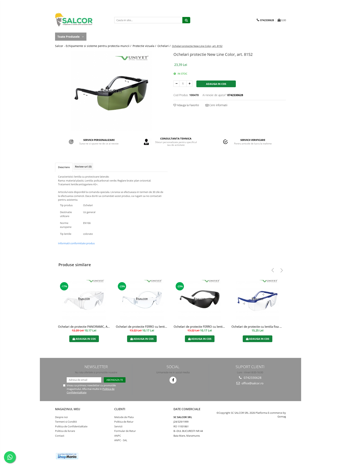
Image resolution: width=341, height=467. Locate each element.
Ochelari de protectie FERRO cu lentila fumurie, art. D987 (200, 326)
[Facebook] (173, 380)
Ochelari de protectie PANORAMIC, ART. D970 (84, 326)
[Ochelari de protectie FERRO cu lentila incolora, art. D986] (142, 299)
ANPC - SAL (120, 440)
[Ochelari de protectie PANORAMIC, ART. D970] (84, 299)
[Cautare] (186, 20)
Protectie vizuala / (145, 46)
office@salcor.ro (252, 383)
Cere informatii (217, 105)
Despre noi (61, 417)
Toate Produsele (68, 36)
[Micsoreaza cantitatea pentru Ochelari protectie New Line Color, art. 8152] (176, 83)
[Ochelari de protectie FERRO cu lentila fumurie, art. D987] (200, 299)
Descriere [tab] (64, 167)
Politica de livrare (65, 431)
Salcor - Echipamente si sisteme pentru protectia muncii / (93, 46)
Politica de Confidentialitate (71, 426)
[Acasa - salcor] (75, 20)
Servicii (118, 426)
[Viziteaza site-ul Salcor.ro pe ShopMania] (67, 456)
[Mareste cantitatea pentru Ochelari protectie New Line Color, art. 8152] (189, 83)
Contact (59, 435)
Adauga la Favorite (187, 105)
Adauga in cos (216, 84)
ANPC (117, 435)
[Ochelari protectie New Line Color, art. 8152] (111, 91)
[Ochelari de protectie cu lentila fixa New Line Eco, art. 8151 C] (257, 299)
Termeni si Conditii (66, 421)
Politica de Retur (123, 421)
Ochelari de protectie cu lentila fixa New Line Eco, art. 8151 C (257, 326)
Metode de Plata (124, 417)
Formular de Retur (125, 431)
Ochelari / (164, 46)
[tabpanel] (111, 91)
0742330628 (252, 378)
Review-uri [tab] (83, 166)
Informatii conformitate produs (76, 243)
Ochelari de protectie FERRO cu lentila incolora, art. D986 (142, 326)
